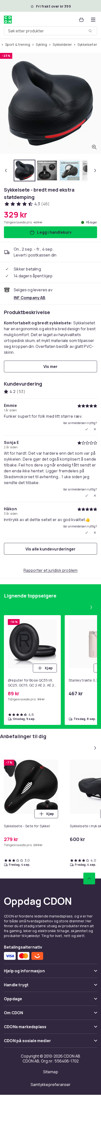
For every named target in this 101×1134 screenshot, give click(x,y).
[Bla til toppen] (89, 878)
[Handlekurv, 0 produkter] (81, 19)
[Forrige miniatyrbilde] (6, 170)
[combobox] (50, 30)
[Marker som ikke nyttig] (95, 429)
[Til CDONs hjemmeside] (8, 19)
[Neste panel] (91, 607)
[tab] (24, 170)
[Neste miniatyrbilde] (95, 170)
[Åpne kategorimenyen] (93, 19)
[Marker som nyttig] (86, 429)
